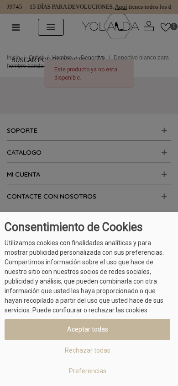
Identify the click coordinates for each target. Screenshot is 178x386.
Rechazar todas (87, 350)
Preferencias (87, 371)
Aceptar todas (87, 329)
